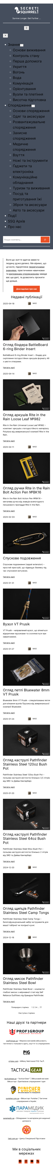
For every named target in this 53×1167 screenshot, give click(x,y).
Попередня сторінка (20, 1007)
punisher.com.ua (12, 1098)
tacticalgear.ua (10, 1079)
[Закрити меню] (5, 36)
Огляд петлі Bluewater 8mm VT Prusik (26, 692)
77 (41, 1007)
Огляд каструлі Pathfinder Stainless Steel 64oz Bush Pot (25, 838)
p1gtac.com (13, 1061)
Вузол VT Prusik (16, 624)
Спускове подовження (22, 558)
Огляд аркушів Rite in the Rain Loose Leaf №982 (24, 417)
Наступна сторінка (26, 1013)
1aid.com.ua (13, 1138)
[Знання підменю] (21, 45)
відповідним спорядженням (24, 274)
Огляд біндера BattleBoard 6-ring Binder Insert (25, 347)
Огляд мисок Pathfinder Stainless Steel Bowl (23, 981)
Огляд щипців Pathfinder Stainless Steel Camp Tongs (26, 911)
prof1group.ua (12, 1041)
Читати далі (9, 367)
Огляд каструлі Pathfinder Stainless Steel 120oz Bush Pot (25, 764)
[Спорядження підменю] (33, 106)
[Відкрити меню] (26, 28)
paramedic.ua (8, 1118)
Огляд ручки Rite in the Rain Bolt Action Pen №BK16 (26, 490)
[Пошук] (45, 240)
